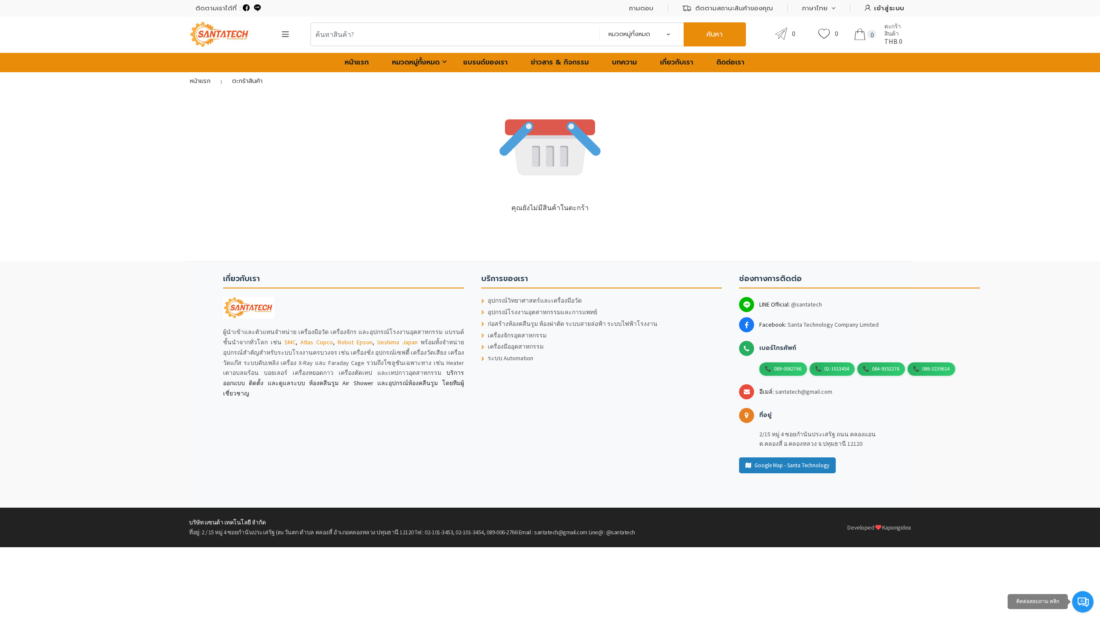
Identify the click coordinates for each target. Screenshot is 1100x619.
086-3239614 (936, 368)
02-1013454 (836, 368)
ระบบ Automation (510, 358)
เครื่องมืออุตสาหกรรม (516, 346)
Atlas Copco (316, 342)
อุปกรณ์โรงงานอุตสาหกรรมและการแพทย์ (542, 312)
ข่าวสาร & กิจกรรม (560, 62)
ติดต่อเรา (730, 62)
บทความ (624, 62)
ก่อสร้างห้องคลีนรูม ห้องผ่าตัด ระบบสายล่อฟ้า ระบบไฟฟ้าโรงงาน (572, 324)
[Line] (257, 8)
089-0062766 (787, 368)
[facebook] (246, 8)
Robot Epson (355, 342)
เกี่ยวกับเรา (676, 62)
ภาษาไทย (815, 8)
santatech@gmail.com (803, 391)
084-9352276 (885, 368)
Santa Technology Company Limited (833, 324)
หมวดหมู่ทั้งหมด (416, 62)
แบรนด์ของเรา (485, 62)
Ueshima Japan (397, 342)
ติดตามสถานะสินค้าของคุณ (734, 8)
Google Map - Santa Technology (792, 465)
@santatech (806, 304)
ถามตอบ (641, 8)
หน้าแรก (357, 62)
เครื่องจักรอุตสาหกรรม (517, 335)
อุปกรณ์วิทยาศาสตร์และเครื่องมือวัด (535, 300)
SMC (290, 342)
